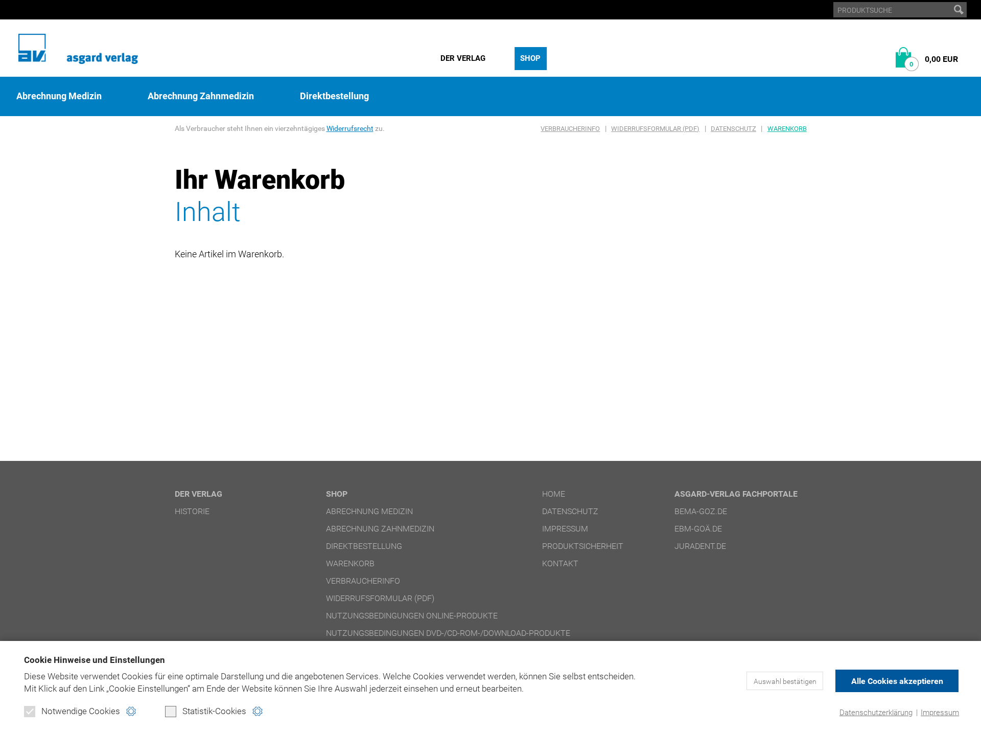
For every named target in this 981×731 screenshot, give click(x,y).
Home (553, 494)
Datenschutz (733, 128)
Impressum (940, 712)
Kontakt (560, 563)
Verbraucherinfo (570, 128)
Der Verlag (462, 58)
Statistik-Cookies (214, 711)
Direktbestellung (334, 96)
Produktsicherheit (582, 546)
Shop (530, 58)
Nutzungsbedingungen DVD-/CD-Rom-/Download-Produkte (448, 633)
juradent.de (700, 546)
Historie (192, 511)
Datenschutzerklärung (876, 712)
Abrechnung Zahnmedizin (201, 96)
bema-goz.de (700, 511)
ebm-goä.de (698, 529)
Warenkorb (787, 128)
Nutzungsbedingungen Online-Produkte (412, 616)
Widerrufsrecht (349, 128)
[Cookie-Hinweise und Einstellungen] (131, 711)
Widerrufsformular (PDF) (655, 128)
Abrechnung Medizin (59, 96)
